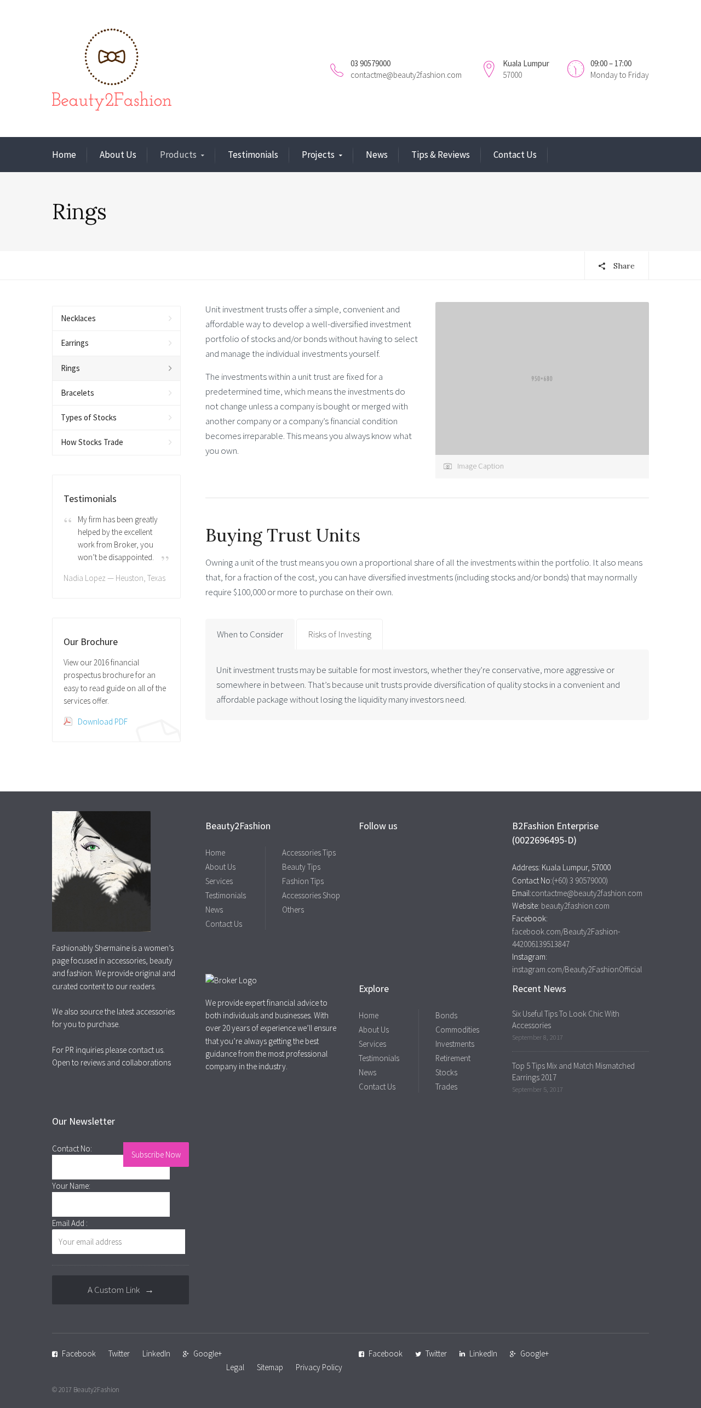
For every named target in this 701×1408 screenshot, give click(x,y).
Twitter (119, 1353)
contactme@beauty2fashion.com (406, 75)
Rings (70, 368)
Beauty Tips (301, 867)
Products (178, 155)
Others (293, 909)
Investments (454, 1044)
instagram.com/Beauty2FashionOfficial (577, 969)
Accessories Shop (311, 895)
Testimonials (253, 155)
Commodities (457, 1029)
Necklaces (78, 318)
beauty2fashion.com (574, 905)
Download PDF (103, 721)
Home (64, 155)
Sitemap (270, 1367)
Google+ (207, 1353)
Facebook (79, 1353)
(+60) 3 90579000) (580, 880)
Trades (446, 1086)
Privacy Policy (319, 1367)
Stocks (446, 1072)
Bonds (446, 1015)
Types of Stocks (89, 417)
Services (219, 881)
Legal (235, 1367)
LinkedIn (156, 1353)
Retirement (452, 1058)
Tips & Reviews (440, 155)
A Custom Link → (121, 1290)
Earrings (75, 343)
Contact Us (515, 155)
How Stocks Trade (92, 442)
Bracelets (77, 392)
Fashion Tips (303, 881)
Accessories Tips (309, 852)
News (377, 155)
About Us (118, 155)
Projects (318, 155)
